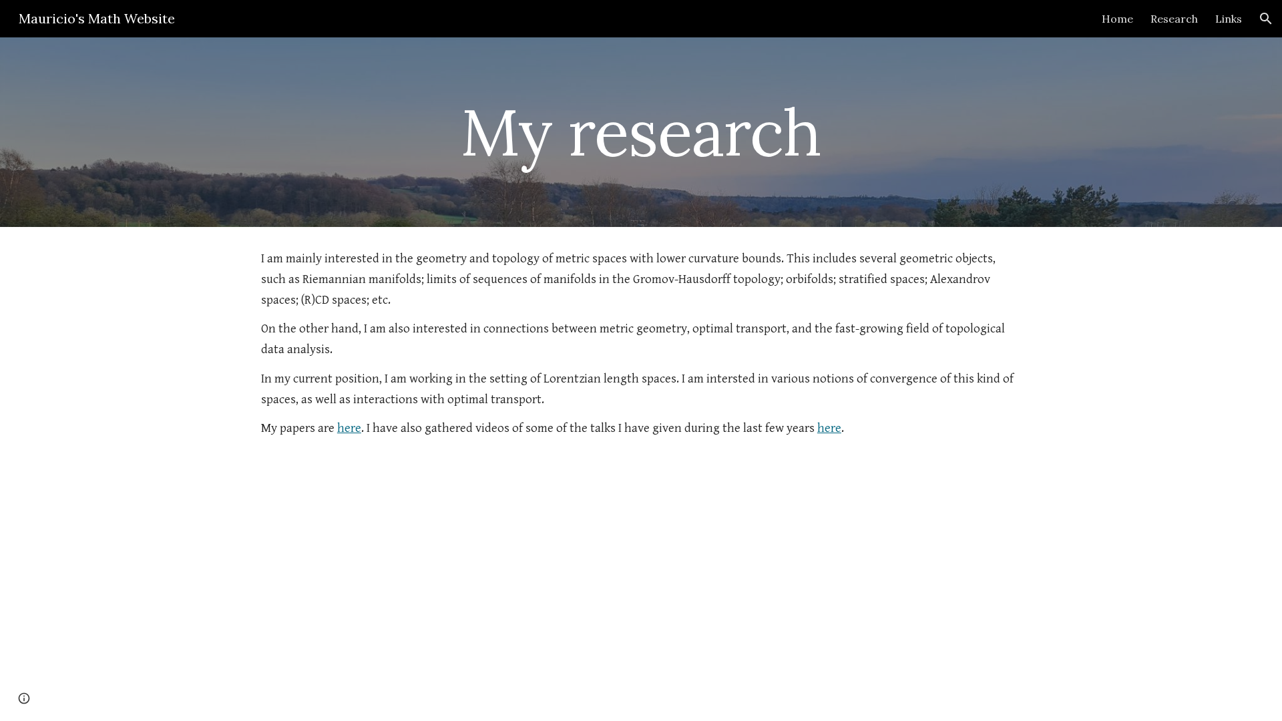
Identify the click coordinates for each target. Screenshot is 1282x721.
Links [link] (1228, 18)
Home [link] (1117, 18)
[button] (1266, 19)
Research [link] (1174, 18)
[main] (641, 132)
